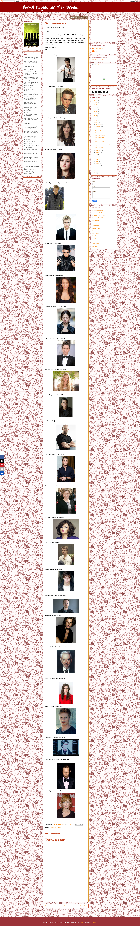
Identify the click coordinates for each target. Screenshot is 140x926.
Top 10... (97, 139)
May (97, 159)
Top (42, 13)
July (97, 154)
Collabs (50, 13)
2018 (95, 118)
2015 (95, 170)
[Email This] (76, 825)
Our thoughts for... (100, 135)
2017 (95, 120)
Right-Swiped (95, 233)
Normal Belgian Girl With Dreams (51, 7)
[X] (2, 461)
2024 (95, 104)
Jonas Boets (95, 243)
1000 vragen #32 (99, 147)
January (98, 168)
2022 (95, 109)
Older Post (83, 906)
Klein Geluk (95, 235)
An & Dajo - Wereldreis (98, 212)
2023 (95, 107)
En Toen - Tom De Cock (98, 215)
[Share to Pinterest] (82, 825)
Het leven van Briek (97, 223)
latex (82, 922)
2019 (95, 115)
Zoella (94, 238)
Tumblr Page (95, 225)
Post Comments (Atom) (69, 912)
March (97, 163)
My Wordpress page (97, 210)
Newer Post (49, 906)
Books (35, 13)
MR (88, 13)
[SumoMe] (2, 473)
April (97, 161)
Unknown (96, 51)
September (99, 150)
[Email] (2, 469)
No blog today (98, 133)
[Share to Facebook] (80, 825)
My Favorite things (100, 130)
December (98, 124)
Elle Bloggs (95, 246)
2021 (95, 111)
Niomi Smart (95, 241)
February (98, 165)
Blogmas (81, 13)
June (97, 157)
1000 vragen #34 (99, 137)
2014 (95, 173)
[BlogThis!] (77, 825)
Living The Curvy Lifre (98, 218)
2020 (95, 113)
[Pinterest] (2, 465)
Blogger (94, 922)
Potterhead (70, 13)
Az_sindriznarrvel (98, 48)
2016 (95, 122)
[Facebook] (2, 457)
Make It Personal (96, 230)
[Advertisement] (66, 891)
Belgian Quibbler (96, 228)
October (98, 128)
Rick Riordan (95, 220)
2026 (95, 100)
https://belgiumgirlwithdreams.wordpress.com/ (103, 59)
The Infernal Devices (55, 827)
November (98, 126)
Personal (60, 13)
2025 (95, 102)
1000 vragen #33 (99, 141)
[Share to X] (79, 825)
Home (27, 13)
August (97, 152)
